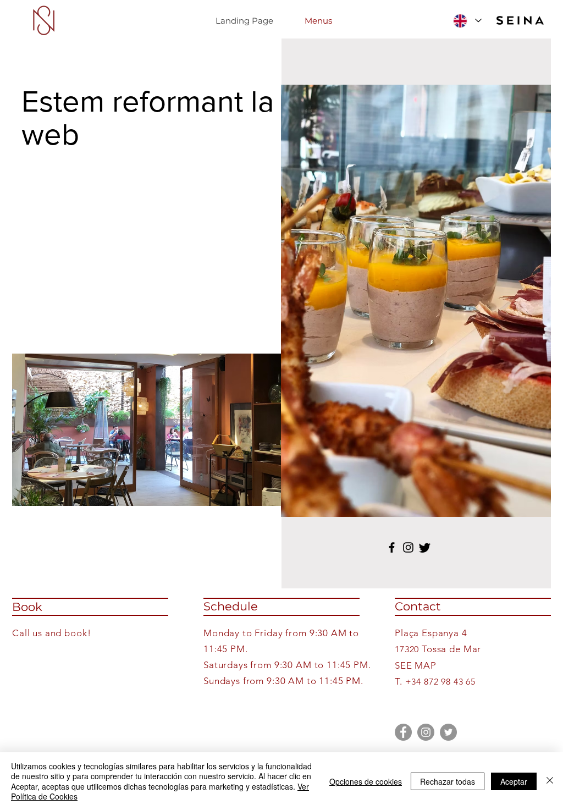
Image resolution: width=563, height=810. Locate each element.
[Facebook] (392, 547)
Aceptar (513, 781)
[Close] (549, 781)
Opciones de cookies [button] (365, 781)
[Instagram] (408, 547)
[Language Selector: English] (467, 20)
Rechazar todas (447, 781)
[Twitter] (448, 732)
